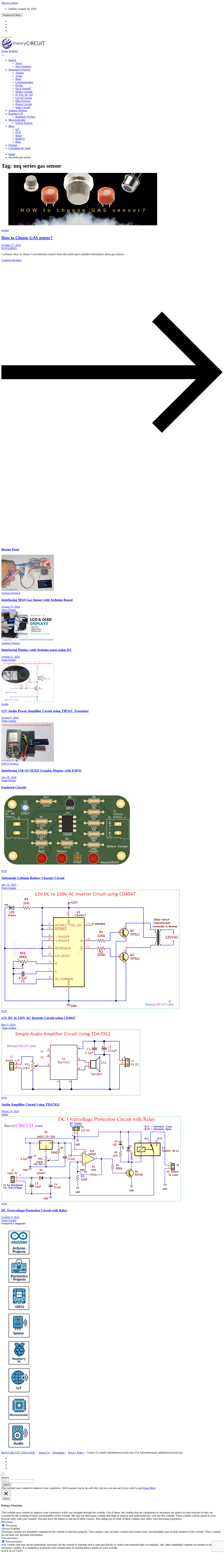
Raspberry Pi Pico (25, 116)
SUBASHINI (9, 248)
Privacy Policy (76, 1452)
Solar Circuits (22, 107)
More (11, 126)
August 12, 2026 (10, 656)
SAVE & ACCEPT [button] (12, 1550)
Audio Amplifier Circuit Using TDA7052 (30, 1104)
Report (12, 60)
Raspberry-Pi (15, 113)
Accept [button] (138, 1488)
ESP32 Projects (24, 123)
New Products (23, 66)
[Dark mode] (6, 37)
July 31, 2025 (8, 884)
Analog (19, 72)
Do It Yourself (23, 88)
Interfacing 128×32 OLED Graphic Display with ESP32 (41, 770)
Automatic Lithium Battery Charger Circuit (32, 878)
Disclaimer (59, 1452)
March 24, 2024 (10, 1111)
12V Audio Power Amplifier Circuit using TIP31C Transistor (45, 711)
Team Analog (8, 720)
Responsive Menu (12, 15)
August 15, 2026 (10, 606)
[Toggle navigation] (2, 55)
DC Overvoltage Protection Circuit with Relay (34, 1210)
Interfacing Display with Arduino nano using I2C (36, 650)
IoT (17, 129)
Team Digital (8, 609)
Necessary (11, 1525)
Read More (149, 1488)
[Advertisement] (106, 516)
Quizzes (12, 145)
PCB (18, 132)
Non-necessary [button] (9, 1538)
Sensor (5, 230)
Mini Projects (22, 101)
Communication (24, 82)
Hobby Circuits (23, 91)
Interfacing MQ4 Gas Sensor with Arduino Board (37, 600)
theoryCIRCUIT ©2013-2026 (18, 1452)
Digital (19, 85)
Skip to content (9, 2)
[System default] (9, 37)
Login (4, 51)
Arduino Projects (17, 110)
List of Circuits (23, 97)
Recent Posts (10, 549)
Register (13, 51)
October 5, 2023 (10, 1217)
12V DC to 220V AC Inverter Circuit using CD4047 (38, 1018)
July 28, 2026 (8, 777)
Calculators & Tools (19, 148)
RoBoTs (20, 138)
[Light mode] (2, 37)
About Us (43, 1452)
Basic (18, 79)
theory (18, 135)
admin (4, 1114)
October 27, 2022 (11, 245)
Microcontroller (17, 119)
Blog (18, 141)
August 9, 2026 (10, 717)
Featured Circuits (13, 787)
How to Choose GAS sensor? (26, 237)
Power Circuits (23, 104)
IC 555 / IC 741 (24, 94)
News (18, 63)
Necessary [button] (7, 1521)
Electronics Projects (19, 69)
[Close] (2, 1474)
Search (5, 1477)
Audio (18, 75)
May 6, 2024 (8, 1024)
